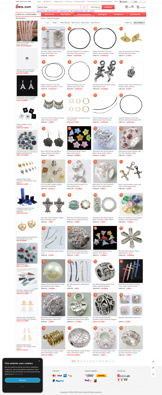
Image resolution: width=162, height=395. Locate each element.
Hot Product (20, 18)
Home (43, 18)
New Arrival (49, 14)
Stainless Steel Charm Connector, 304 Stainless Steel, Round (26, 180)
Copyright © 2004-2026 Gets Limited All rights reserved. (81, 392)
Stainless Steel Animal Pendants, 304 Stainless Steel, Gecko (26, 346)
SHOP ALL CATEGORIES (26, 14)
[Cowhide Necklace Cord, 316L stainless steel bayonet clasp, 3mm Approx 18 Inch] (131, 116)
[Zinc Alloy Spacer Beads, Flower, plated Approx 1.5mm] (131, 249)
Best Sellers (65, 14)
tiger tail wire (41, 11)
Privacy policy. (18, 374)
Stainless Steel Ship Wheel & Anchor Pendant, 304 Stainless (26, 318)
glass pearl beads (52, 11)
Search (108, 7)
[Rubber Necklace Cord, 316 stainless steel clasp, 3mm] (79, 83)
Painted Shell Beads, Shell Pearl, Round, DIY (25, 43)
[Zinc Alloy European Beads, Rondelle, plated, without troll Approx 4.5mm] (105, 316)
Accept (22, 380)
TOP (153, 374)
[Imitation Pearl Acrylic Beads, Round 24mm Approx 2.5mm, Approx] (53, 283)
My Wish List (47, 1)
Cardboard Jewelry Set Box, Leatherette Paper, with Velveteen (25, 209)
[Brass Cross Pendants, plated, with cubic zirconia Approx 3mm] (131, 183)
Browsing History (106, 1)
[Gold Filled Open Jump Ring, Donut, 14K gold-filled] (79, 116)
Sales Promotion (84, 14)
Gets (23, 6)
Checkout (142, 7)
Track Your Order (79, 1)
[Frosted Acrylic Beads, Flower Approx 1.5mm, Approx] (105, 249)
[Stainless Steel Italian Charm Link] (131, 316)
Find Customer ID (93, 1)
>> (113, 361)
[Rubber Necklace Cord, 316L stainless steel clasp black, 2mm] (105, 50)
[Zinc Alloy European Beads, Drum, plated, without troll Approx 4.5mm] (105, 283)
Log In (39, 1)
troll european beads (76, 11)
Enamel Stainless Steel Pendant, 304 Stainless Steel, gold (27, 238)
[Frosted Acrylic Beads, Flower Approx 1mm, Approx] (79, 150)
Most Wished (65, 23)
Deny (22, 386)
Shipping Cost (58, 1)
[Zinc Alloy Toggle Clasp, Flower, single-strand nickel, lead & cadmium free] (53, 50)
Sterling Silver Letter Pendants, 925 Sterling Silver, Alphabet (26, 98)
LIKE (153, 361)
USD (135, 2)
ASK (153, 368)
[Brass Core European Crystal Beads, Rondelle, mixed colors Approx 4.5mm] (131, 216)
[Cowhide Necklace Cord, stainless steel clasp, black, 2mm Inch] (79, 50)
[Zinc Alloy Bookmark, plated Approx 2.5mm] (79, 283)
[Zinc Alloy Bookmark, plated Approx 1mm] (53, 249)
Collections (118, 14)
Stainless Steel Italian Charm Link (129, 317)
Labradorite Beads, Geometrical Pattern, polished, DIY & (26, 152)
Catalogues (102, 14)
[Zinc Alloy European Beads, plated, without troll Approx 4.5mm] (53, 349)
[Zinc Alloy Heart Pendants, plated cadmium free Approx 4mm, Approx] (79, 316)
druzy (86, 11)
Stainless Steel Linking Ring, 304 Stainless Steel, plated (25, 70)
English (124, 2)
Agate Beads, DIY (22, 264)
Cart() (131, 7)
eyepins (92, 11)
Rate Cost (68, 1)
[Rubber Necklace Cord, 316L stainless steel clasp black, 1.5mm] (53, 83)
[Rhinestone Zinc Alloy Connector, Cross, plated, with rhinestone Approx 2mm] (131, 283)
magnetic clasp (64, 11)
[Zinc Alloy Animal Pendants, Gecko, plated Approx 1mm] (105, 83)
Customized (135, 14)
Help (115, 1)
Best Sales (85, 23)
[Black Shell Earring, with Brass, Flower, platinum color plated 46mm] (53, 150)
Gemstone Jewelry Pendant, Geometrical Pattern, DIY (25, 291)
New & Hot (76, 23)
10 (106, 361)
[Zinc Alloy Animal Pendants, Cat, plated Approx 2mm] (79, 183)
